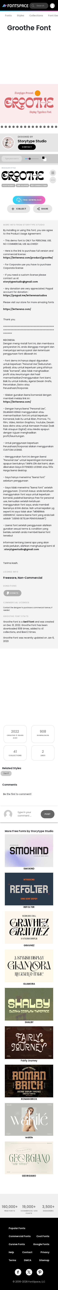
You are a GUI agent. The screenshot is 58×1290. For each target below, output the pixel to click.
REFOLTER (29, 907)
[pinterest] (40, 1272)
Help (11, 1252)
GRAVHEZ (29, 945)
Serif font (28, 621)
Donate (14, 593)
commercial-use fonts (29, 1212)
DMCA (27, 1260)
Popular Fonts (17, 1228)
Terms (12, 1260)
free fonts (9, 1211)
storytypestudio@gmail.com (20, 281)
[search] (38, 6)
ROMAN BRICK (29, 1099)
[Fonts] (15, 5)
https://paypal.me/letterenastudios (25, 295)
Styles (20, 15)
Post (48, 814)
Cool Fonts (42, 1236)
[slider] (30, 159)
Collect (21, 208)
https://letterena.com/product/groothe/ (28, 257)
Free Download (32, 200)
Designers (48, 1211)
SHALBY (29, 1022)
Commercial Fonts (20, 1236)
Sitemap (44, 1260)
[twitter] (29, 1272)
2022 (15, 731)
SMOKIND (29, 868)
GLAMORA (29, 983)
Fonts (8, 15)
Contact (27, 147)
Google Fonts (41, 1244)
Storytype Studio (32, 141)
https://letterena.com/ (17, 309)
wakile (29, 1137)
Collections (36, 15)
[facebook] (18, 1272)
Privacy (45, 1252)
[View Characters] (53, 173)
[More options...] (53, 180)
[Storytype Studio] (10, 142)
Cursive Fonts (17, 1244)
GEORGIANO (29, 1175)
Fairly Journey (29, 1060)
